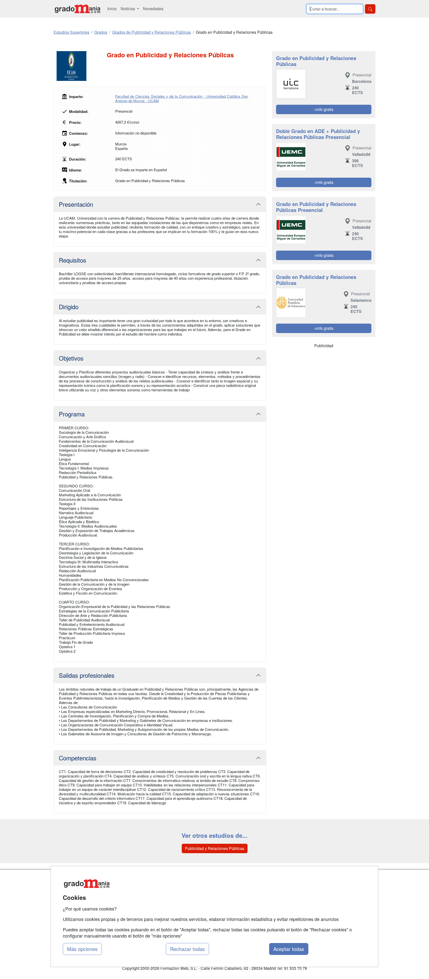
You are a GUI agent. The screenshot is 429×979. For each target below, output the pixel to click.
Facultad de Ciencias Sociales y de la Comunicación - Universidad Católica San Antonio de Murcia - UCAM (181, 98)
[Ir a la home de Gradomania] (77, 9)
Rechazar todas (187, 948)
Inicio (112, 8)
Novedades (153, 8)
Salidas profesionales (86, 675)
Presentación (76, 204)
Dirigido (68, 306)
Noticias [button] (128, 8)
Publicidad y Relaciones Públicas (214, 848)
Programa (72, 413)
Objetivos (71, 358)
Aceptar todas (288, 948)
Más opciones (82, 948)
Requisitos (72, 260)
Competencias (77, 757)
